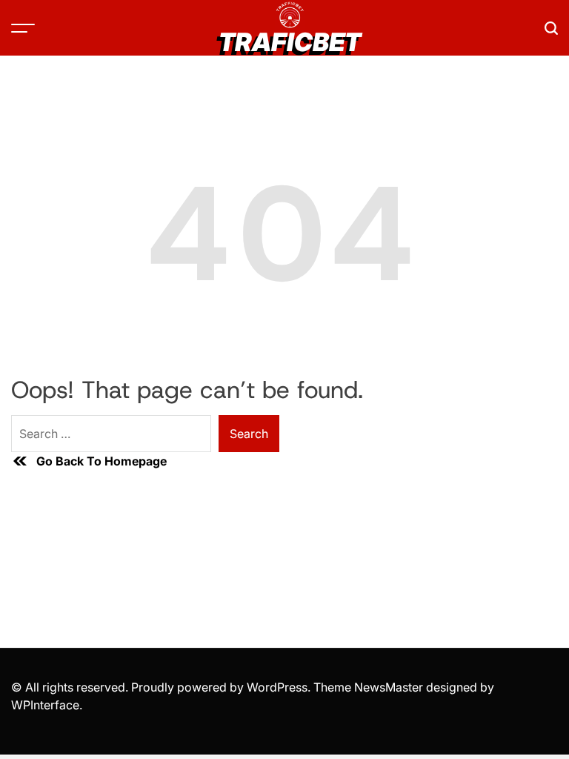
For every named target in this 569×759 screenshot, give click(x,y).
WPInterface (45, 704)
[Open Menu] (23, 28)
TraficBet (290, 42)
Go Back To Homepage (101, 461)
